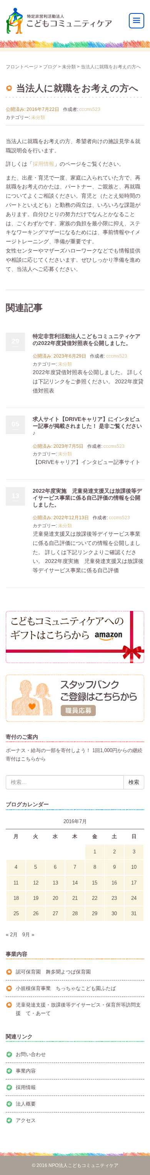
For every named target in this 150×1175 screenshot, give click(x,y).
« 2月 (12, 934)
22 (94, 898)
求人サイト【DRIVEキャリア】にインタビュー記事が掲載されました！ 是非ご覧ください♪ (87, 426)
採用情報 (43, 164)
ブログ (50, 66)
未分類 (69, 66)
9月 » (28, 934)
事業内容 (26, 1071)
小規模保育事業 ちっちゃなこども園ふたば (66, 988)
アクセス (26, 1120)
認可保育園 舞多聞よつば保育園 (53, 972)
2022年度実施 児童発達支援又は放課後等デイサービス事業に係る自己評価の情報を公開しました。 (87, 498)
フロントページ (22, 66)
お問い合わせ (31, 1054)
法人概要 (26, 1104)
